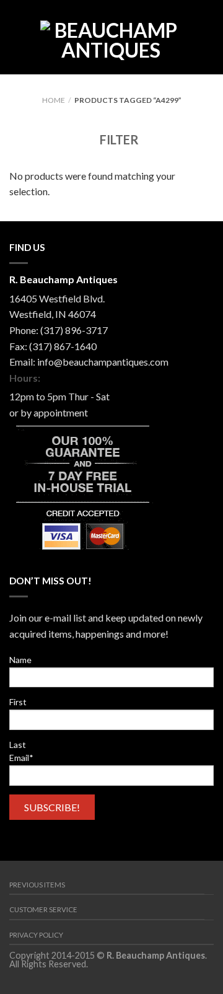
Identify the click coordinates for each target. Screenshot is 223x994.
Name (20, 659)
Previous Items (37, 885)
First (18, 702)
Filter (118, 139)
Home (53, 100)
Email (21, 757)
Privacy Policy (36, 935)
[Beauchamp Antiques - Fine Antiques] (110, 37)
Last (17, 744)
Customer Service (43, 909)
